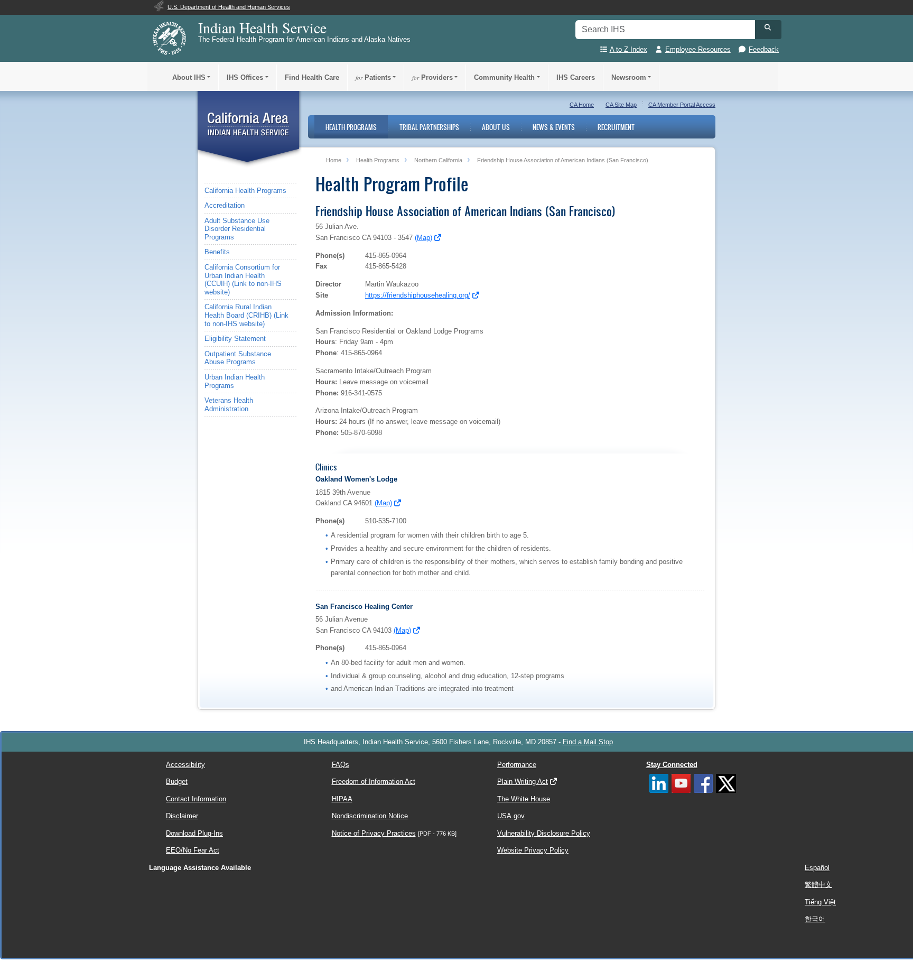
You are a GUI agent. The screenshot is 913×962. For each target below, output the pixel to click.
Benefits (217, 252)
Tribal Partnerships (429, 127)
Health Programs (351, 127)
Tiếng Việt (820, 902)
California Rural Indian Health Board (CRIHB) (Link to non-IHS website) (246, 315)
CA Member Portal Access (681, 104)
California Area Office (248, 129)
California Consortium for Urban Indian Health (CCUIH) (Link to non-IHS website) (243, 279)
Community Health (504, 77)
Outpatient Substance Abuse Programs (237, 358)
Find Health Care (312, 77)
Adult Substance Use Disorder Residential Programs (236, 229)
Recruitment (616, 127)
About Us (496, 127)
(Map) (423, 238)
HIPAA (342, 799)
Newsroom (628, 77)
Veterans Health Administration (228, 404)
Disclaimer (182, 816)
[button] (768, 27)
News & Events (554, 127)
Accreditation (224, 205)
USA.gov (511, 816)
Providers (432, 77)
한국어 (815, 919)
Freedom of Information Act (373, 781)
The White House (523, 799)
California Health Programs (245, 191)
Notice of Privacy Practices (374, 833)
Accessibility (185, 765)
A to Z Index (628, 49)
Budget (177, 781)
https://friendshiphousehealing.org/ (417, 295)
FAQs (340, 765)
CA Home (582, 104)
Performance (516, 765)
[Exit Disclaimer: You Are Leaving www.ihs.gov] (438, 238)
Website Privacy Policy (533, 850)
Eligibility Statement (235, 339)
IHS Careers (575, 77)
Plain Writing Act (522, 781)
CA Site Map (621, 104)
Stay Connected (671, 765)
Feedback (764, 49)
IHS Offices (245, 77)
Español (817, 868)
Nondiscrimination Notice (370, 816)
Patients (373, 77)
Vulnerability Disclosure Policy (543, 833)
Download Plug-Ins (194, 833)
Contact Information (196, 799)
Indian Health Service (262, 27)
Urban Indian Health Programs (234, 381)
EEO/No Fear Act (192, 850)
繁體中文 (818, 885)
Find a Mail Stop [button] (588, 742)
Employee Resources (698, 49)
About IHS (189, 77)
